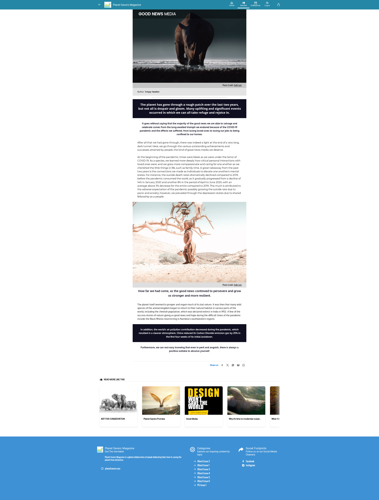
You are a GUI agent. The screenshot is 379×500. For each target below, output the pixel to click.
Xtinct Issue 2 (203, 461)
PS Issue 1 (201, 485)
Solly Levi (238, 85)
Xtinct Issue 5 (203, 477)
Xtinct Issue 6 (203, 481)
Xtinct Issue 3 (203, 469)
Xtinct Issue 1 (203, 465)
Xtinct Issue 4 (203, 473)
